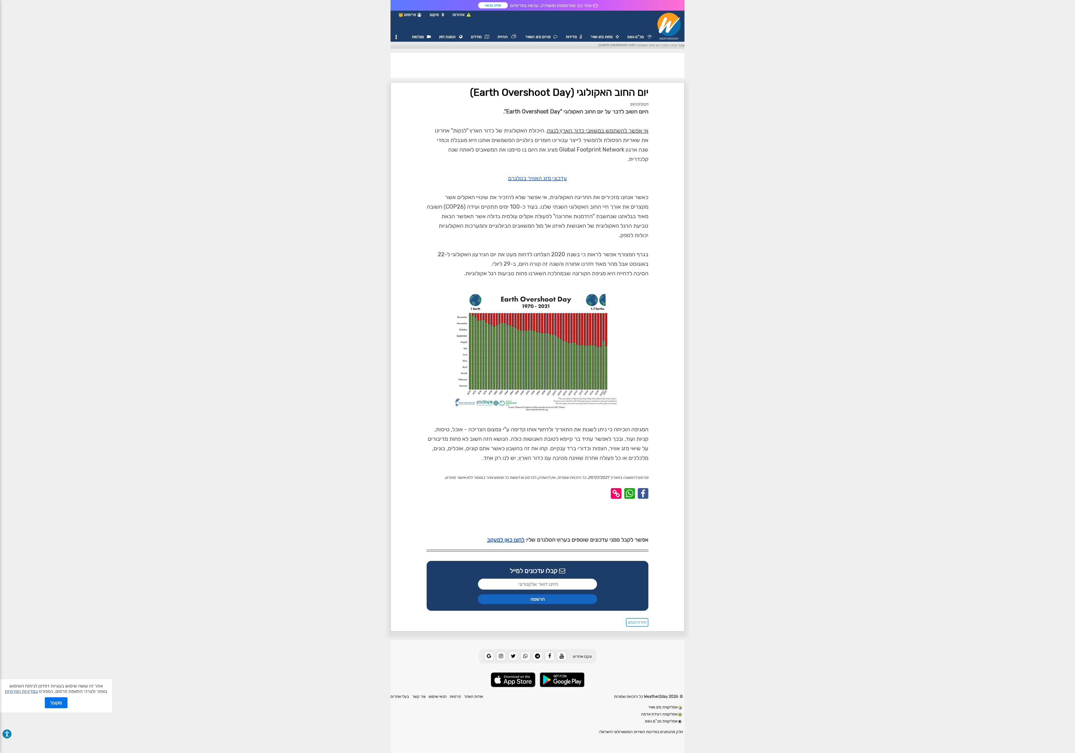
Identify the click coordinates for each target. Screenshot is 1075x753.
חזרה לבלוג (637, 622)
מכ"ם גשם (636, 36)
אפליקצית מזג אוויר (663, 707)
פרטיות (455, 696)
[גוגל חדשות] (489, 656)
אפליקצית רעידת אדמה (659, 714)
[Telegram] (537, 656)
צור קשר (419, 696)
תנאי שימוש (438, 696)
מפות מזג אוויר (601, 36)
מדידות (571, 36)
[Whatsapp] (525, 656)
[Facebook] (549, 656)
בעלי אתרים (400, 696)
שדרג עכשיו (493, 5)
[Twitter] (513, 656)
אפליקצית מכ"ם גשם (661, 721)
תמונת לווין (447, 36)
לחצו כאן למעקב (505, 539)
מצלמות (418, 36)
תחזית (502, 36)
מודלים (476, 36)
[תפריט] (396, 37)
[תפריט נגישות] (7, 734)
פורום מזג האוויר (538, 36)
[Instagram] (501, 656)
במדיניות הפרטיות (21, 691)
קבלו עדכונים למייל (534, 571)
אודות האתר (473, 696)
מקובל (56, 702)
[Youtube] (562, 656)
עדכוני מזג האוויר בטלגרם (537, 178)
